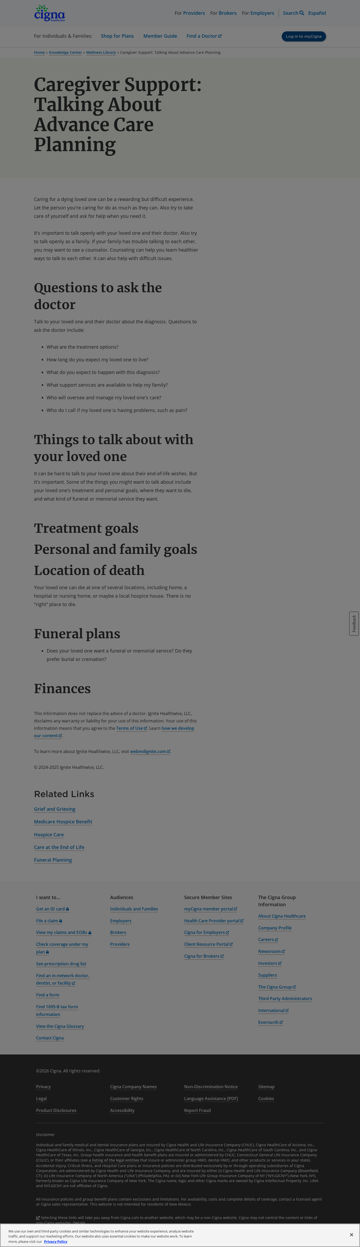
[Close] (351, 1234)
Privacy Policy (55, 1241)
